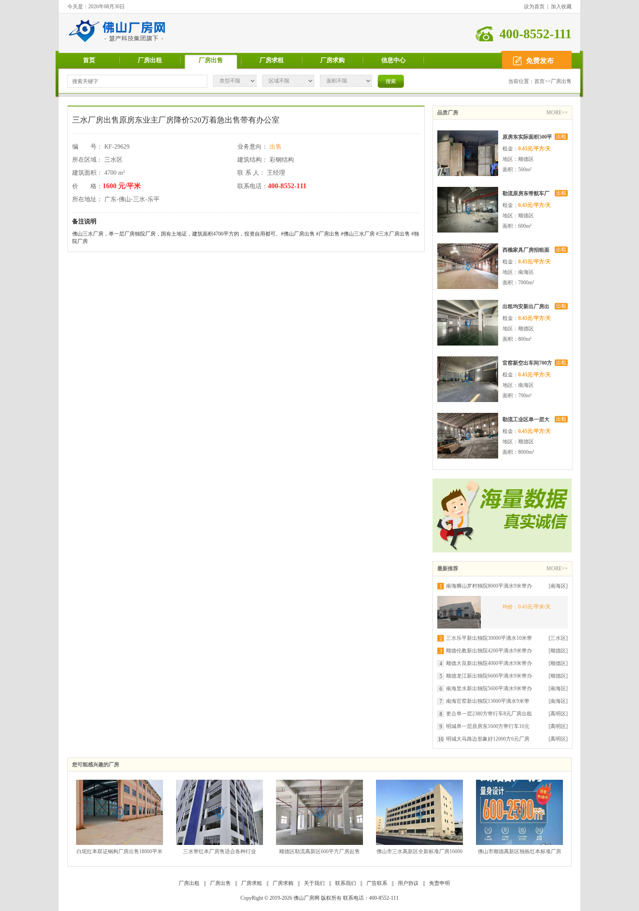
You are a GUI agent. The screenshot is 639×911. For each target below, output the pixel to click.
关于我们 (314, 883)
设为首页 (534, 6)
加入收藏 (561, 6)
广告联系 (376, 883)
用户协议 (408, 883)
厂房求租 (272, 60)
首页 (89, 60)
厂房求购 (332, 60)
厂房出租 (150, 60)
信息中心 (393, 60)
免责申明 (439, 883)
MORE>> (557, 113)
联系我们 (345, 883)
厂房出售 (211, 60)
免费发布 (540, 60)
